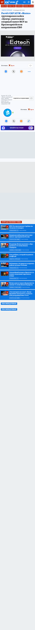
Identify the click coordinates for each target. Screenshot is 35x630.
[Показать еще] (29, 71)
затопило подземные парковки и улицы (21, 274)
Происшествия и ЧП (14, 230)
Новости (3, 6)
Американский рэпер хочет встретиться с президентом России (21, 236)
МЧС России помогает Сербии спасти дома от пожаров (21, 227)
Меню (2, 2)
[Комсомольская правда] (10, 2)
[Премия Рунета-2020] (16, 2)
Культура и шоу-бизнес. (15, 239)
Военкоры (19, 6)
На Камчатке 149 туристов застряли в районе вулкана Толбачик (21, 264)
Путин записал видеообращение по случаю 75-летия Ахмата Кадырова (21, 284)
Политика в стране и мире (15, 287)
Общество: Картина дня (7, 10)
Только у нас (11, 6)
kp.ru (12, 65)
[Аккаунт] (33, 2)
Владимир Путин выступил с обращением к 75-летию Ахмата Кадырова (21, 245)
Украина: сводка (28, 6)
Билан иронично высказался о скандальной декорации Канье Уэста (21, 293)
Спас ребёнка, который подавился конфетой (21, 255)
